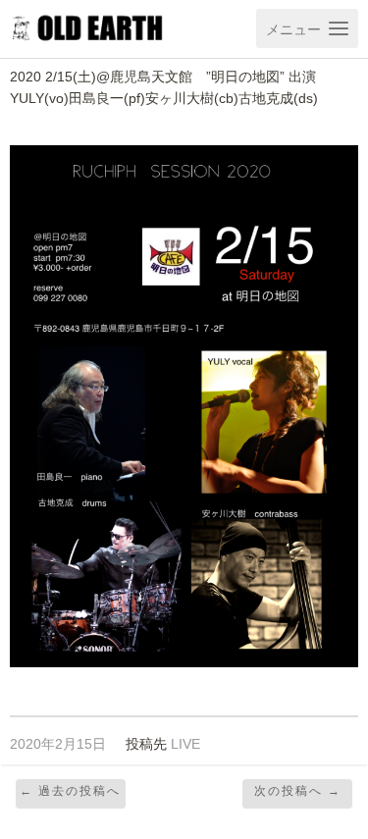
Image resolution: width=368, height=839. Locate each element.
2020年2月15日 (58, 744)
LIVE (185, 744)
